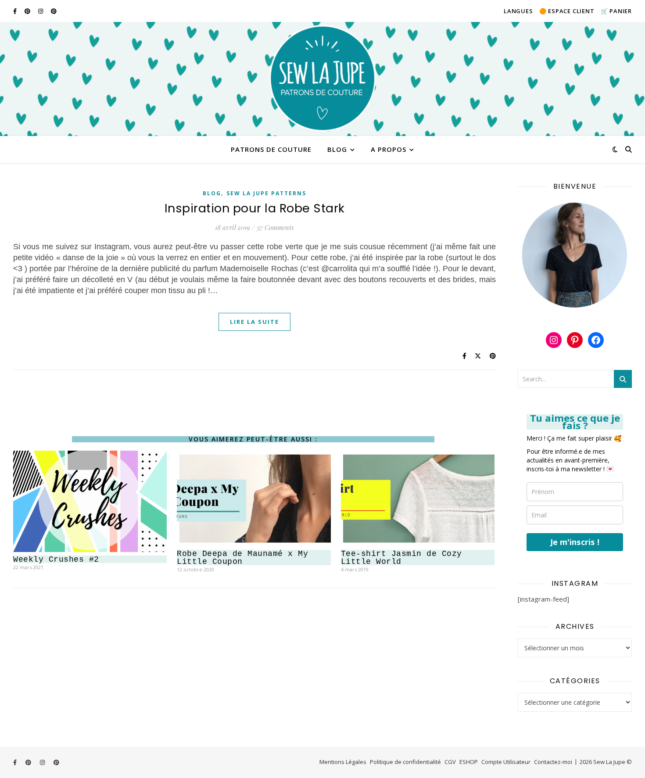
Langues (518, 11)
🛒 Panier (616, 11)
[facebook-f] (15, 11)
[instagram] (41, 11)
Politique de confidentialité (405, 762)
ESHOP (468, 762)
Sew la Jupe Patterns (266, 193)
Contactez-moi (553, 762)
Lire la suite (254, 322)
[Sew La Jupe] (322, 79)
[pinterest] (28, 11)
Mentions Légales (342, 762)
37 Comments (275, 227)
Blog (337, 149)
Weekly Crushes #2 (56, 559)
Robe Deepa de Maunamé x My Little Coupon (242, 557)
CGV (450, 762)
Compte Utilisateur (505, 762)
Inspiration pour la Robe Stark (255, 208)
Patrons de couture (271, 149)
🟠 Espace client (567, 11)
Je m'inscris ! (574, 542)
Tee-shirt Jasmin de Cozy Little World (401, 557)
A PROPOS (388, 149)
